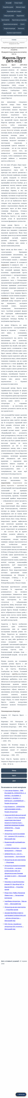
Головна (14, 39)
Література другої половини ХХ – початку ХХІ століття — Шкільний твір (15, 836)
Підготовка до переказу (19, 20)
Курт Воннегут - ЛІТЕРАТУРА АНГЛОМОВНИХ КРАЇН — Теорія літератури (14, 809)
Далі (14, 781)
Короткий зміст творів (14, 11)
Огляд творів (18, 3)
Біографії (8, 3)
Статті (22, 24)
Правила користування (14, 32)
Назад (14, 770)
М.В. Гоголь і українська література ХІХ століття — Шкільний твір (14, 926)
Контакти (21, 28)
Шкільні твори (20, 7)
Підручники (20, 15)
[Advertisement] (14, 946)
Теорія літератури (9, 28)
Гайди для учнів (9, 15)
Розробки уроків (8, 7)
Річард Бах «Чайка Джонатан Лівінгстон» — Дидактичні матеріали (14, 895)
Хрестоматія (5, 20)
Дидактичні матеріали (10, 24)
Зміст (14, 775)
